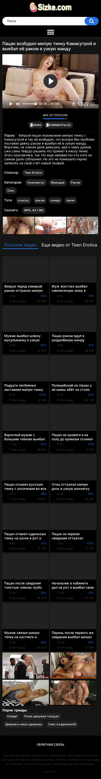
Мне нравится (32, 116)
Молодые (58, 182)
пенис (70, 200)
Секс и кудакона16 (62, 724)
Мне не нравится (38, 116)
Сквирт (12, 716)
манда (55, 200)
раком (40, 200)
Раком (75, 182)
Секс (11, 190)
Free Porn (50, 771)
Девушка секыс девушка (23, 724)
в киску (23, 200)
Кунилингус (36, 182)
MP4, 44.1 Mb (34, 210)
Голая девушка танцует (41, 716)
